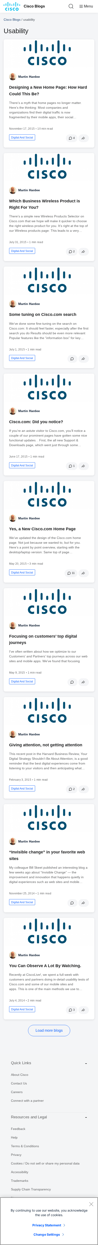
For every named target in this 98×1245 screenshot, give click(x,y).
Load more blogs (49, 1030)
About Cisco (19, 1074)
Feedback (18, 1129)
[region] (49, 1221)
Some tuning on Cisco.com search (42, 314)
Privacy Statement (46, 1225)
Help (14, 1137)
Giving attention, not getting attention (45, 745)
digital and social (22, 137)
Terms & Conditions (25, 1146)
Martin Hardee (29, 76)
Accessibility (19, 1172)
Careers (17, 1092)
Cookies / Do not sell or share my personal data (45, 1163)
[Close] (91, 1204)
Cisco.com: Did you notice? (36, 422)
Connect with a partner (27, 1100)
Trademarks (19, 1180)
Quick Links (21, 1063)
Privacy (16, 1155)
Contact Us (19, 1083)
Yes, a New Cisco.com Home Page (42, 529)
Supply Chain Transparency (31, 1189)
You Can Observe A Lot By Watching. (45, 965)
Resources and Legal (29, 1117)
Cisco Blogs (34, 6)
